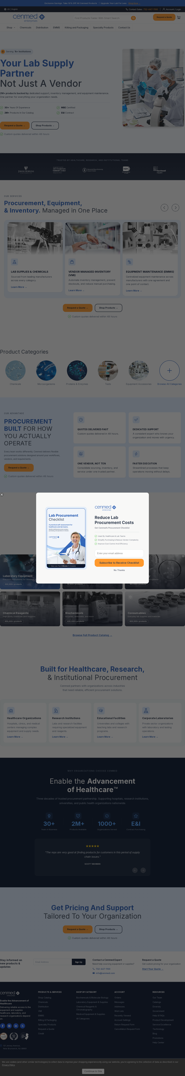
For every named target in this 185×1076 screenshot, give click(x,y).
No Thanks (119, 570)
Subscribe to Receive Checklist (119, 562)
